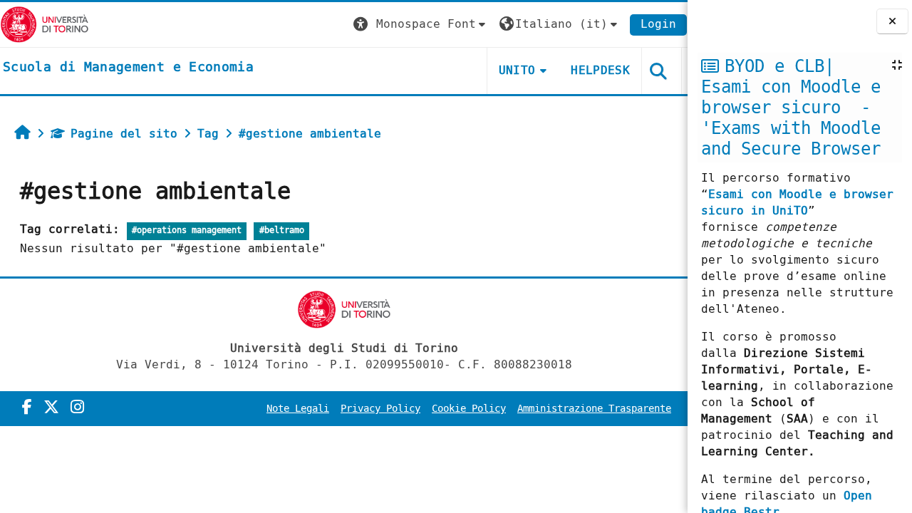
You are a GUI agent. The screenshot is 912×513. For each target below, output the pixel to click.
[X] (51, 407)
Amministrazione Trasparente (594, 408)
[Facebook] (27, 407)
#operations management (187, 230)
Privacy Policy (380, 408)
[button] (421, 25)
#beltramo (281, 230)
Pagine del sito (124, 133)
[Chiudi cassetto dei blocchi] (892, 22)
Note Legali (297, 408)
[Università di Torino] (44, 24)
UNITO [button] (517, 70)
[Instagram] (77, 407)
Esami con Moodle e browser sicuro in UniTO (797, 202)
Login (658, 24)
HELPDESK (600, 70)
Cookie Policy (469, 408)
